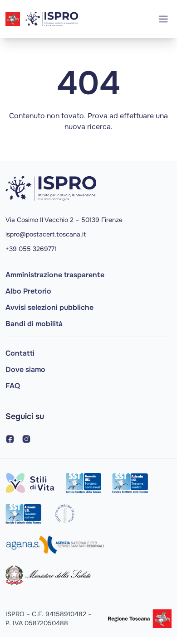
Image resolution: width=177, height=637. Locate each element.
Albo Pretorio (28, 291)
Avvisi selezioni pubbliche (49, 307)
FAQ (12, 386)
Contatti (19, 353)
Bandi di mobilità (34, 323)
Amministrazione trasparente (54, 275)
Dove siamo (25, 369)
